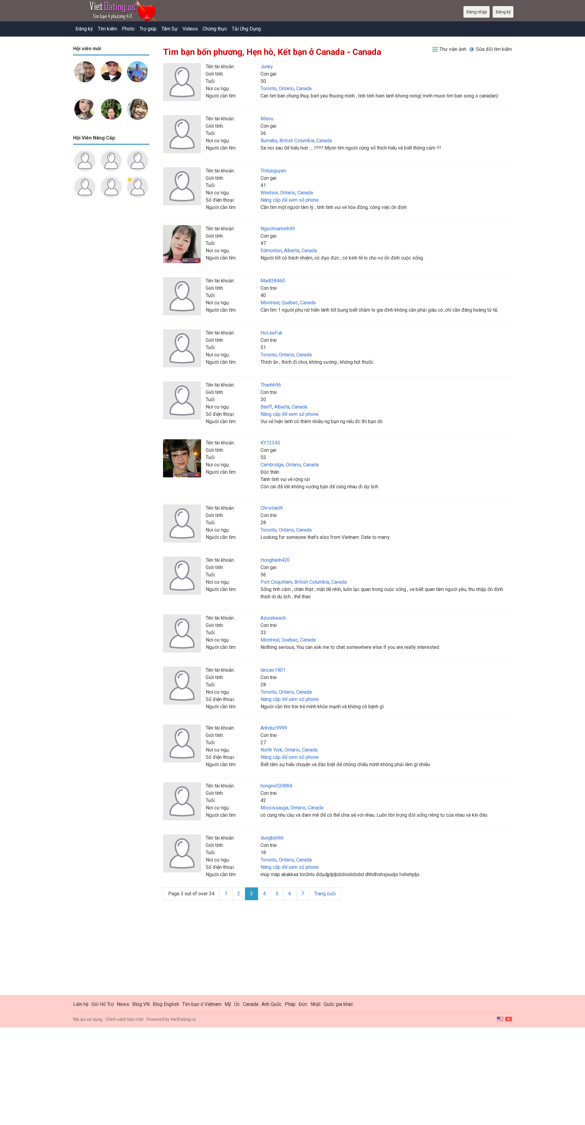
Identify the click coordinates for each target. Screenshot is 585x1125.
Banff (266, 407)
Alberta (291, 250)
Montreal (270, 303)
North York (271, 750)
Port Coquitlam (276, 582)
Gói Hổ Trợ (102, 1004)
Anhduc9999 (274, 728)
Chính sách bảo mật (124, 1019)
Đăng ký (84, 29)
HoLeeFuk (271, 333)
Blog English (166, 1004)
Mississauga (274, 808)
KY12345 (270, 443)
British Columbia (296, 140)
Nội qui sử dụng (87, 1019)
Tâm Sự (169, 29)
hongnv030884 (276, 786)
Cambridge (272, 465)
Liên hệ (80, 1004)
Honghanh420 (275, 560)
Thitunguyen (273, 171)
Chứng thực (215, 29)
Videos (190, 29)
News (123, 1004)
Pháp (290, 1004)
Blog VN (141, 1004)
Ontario (286, 88)
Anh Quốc (271, 1004)
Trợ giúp (148, 29)
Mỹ (228, 1004)
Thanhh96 (271, 385)
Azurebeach (273, 618)
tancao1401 (273, 670)
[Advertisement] (111, 299)
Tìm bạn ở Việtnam (202, 1004)
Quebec (290, 303)
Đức (303, 1004)
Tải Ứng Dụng (246, 29)
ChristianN (271, 508)
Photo (128, 29)
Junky (267, 66)
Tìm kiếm (107, 29)
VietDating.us (183, 1019)
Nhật (315, 1004)
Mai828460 (273, 281)
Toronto (269, 88)
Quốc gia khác (338, 1004)
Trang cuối (325, 894)
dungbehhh (272, 838)
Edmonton (271, 250)
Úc (237, 1004)
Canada (304, 88)
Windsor (269, 193)
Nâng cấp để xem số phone (290, 200)
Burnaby (269, 140)
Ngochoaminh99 (278, 229)
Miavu (267, 119)
